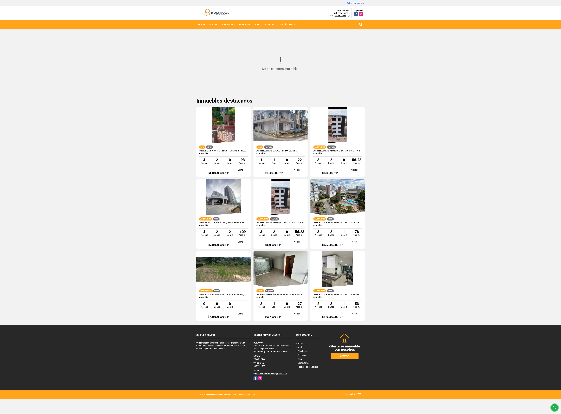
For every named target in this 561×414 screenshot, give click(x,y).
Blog (257, 24)
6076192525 (343, 13)
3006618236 (340, 15)
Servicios (245, 24)
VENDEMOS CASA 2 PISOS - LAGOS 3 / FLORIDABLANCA (223, 151)
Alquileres (228, 24)
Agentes (269, 24)
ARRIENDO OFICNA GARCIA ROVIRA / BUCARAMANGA (280, 294)
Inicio (201, 24)
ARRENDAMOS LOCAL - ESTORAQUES (276, 151)
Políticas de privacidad (308, 367)
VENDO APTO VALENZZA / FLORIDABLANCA (222, 223)
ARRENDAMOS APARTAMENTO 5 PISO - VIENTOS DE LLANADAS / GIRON (337, 151)
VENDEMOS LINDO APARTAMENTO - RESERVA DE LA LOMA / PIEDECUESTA (337, 294)
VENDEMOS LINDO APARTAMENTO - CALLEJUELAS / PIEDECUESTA (337, 223)
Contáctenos (287, 24)
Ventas (213, 24)
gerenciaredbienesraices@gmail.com (270, 373)
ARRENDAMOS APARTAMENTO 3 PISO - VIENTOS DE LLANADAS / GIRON (280, 223)
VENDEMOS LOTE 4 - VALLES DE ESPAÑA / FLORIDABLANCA (223, 294)
